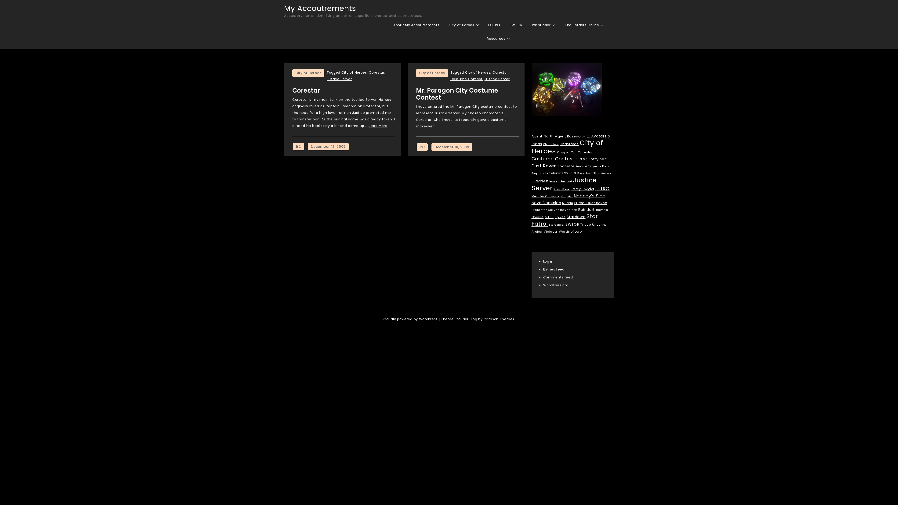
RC (298, 146)
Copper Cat (567, 152)
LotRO (602, 188)
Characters (551, 144)
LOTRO (494, 25)
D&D (603, 159)
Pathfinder (541, 25)
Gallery (606, 173)
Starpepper (556, 225)
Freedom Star (588, 173)
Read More (378, 125)
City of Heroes (461, 25)
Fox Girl (569, 173)
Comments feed (558, 277)
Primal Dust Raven (590, 203)
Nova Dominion (546, 202)
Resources (496, 38)
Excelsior (553, 173)
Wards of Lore (570, 231)
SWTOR (516, 25)
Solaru (549, 217)
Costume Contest (466, 79)
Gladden (540, 181)
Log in (548, 261)
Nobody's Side (589, 196)
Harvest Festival (560, 181)
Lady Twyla (582, 189)
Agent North (543, 136)
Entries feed (554, 269)
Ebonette (566, 166)
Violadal (551, 231)
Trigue (585, 224)
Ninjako (567, 196)
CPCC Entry (587, 159)
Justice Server (339, 79)
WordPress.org (555, 285)
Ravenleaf (568, 210)
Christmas (569, 144)
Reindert (586, 209)
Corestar (376, 72)
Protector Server (545, 210)
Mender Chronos (546, 196)
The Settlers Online (582, 25)
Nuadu (567, 203)
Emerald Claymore (588, 166)
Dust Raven (544, 166)
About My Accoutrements (416, 25)
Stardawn (576, 216)
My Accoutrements (320, 8)
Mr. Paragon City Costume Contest (457, 94)
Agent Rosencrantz (572, 136)
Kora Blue (561, 189)
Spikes (560, 217)
